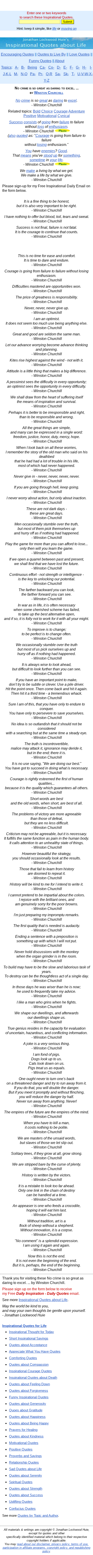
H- (84, 67)
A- (17, 67)
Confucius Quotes (22, 1508)
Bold (36, 111)
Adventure (76, 111)
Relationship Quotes (24, 1462)
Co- (51, 67)
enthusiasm (58, 127)
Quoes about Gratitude (25, 1410)
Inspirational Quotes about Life (43, 1300)
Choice (47, 111)
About (59, 61)
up (55, 155)
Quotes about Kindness (26, 1436)
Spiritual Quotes (21, 1482)
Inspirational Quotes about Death (33, 1377)
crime (25, 100)
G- (78, 67)
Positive (29, 116)
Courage (61, 111)
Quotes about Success (26, 1495)
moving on (69, 28)
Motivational (47, 116)
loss (40, 127)
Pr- (40, 74)
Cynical (64, 116)
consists (30, 122)
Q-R (49, 74)
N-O (24, 74)
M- (16, 74)
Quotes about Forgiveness (28, 1390)
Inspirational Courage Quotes (30, 1371)
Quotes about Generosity (27, 1404)
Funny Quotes (40, 61)
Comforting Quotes (23, 1358)
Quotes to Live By (51, 54)
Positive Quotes (21, 1449)
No (18, 100)
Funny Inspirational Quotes (29, 1397)
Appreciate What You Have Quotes (34, 1351)
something (71, 155)
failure (64, 122)
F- (71, 67)
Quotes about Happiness (27, 1417)
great (43, 100)
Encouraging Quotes (17, 54)
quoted (22, 136)
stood (48, 155)
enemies (48, 151)
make (30, 171)
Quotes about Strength (25, 1488)
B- (23, 67)
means (26, 155)
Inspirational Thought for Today (31, 1332)
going (46, 122)
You (28, 151)
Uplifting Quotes (21, 1501)
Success (16, 122)
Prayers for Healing (23, 1430)
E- (65, 67)
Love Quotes (79, 54)
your (53, 160)
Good (62, 151)
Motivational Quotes (23, 1443)
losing (42, 145)
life (54, 28)
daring (58, 100)
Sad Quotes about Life (25, 1469)
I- (91, 67)
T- (73, 74)
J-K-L (7, 74)
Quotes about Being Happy (29, 1423)
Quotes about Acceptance (28, 1345)
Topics (6, 67)
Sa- (58, 74)
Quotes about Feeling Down (29, 1384)
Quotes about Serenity (25, 1475)
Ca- (43, 67)
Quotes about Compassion (29, 1364)
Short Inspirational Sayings (28, 1338)
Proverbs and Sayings (25, 1456)
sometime (37, 160)
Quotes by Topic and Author (38, 1515)
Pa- (33, 74)
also (12, 136)
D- (59, 67)
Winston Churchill (48, 93)
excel (72, 100)
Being (32, 67)
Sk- (66, 74)
